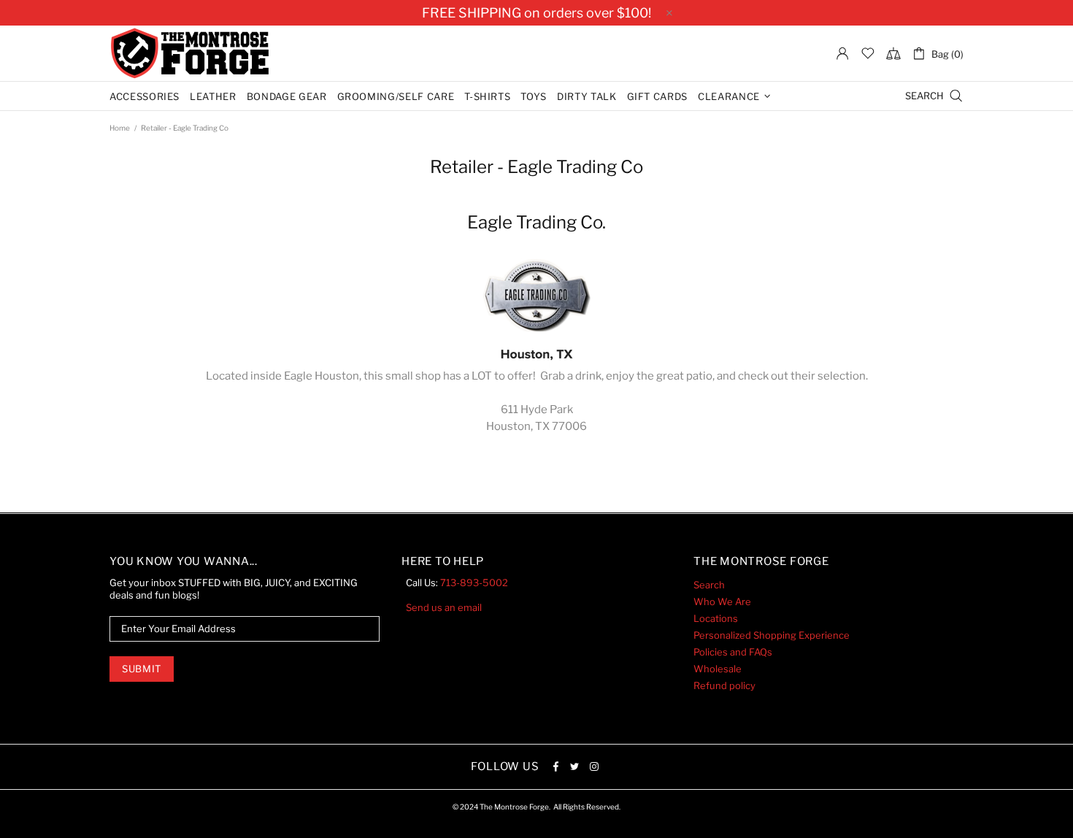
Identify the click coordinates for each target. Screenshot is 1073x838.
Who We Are (722, 601)
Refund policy (724, 685)
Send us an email (444, 607)
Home (119, 127)
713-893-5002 (474, 582)
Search (709, 585)
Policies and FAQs (732, 652)
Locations (715, 618)
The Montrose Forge (189, 53)
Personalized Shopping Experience (771, 635)
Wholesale (717, 668)
